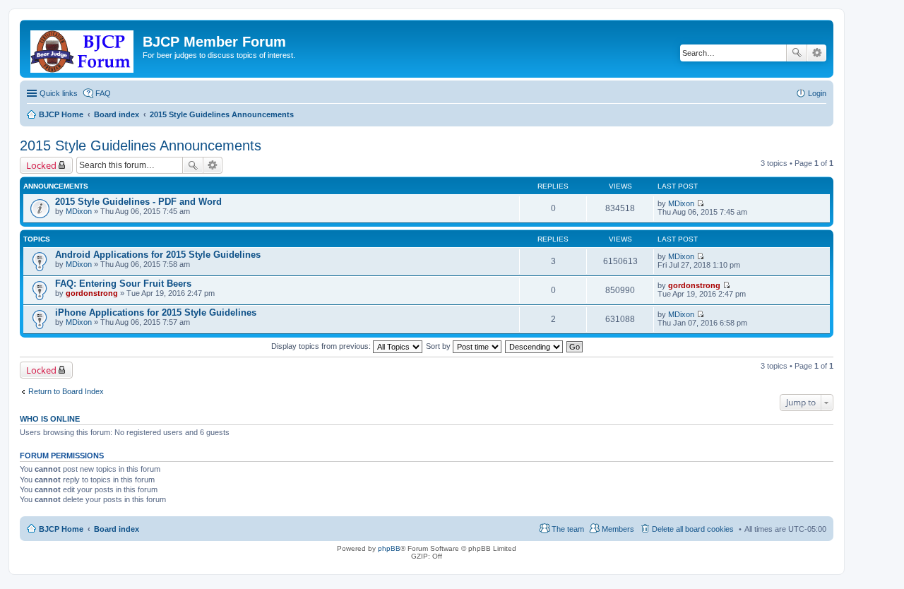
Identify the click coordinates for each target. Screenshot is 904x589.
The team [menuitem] (568, 529)
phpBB (389, 548)
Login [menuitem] (817, 93)
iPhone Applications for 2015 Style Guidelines (155, 312)
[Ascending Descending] (534, 346)
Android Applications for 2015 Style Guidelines (158, 254)
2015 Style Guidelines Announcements (140, 145)
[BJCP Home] (83, 48)
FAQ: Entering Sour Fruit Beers (123, 283)
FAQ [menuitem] (103, 93)
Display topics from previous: (322, 346)
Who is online (50, 419)
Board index (116, 529)
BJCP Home (61, 529)
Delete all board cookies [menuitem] (693, 529)
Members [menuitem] (618, 529)
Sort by (439, 346)
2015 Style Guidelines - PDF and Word (138, 201)
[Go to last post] (700, 203)
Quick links (59, 93)
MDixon (79, 211)
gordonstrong (92, 293)
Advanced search (816, 52)
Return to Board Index (66, 391)
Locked (41, 165)
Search (796, 52)
